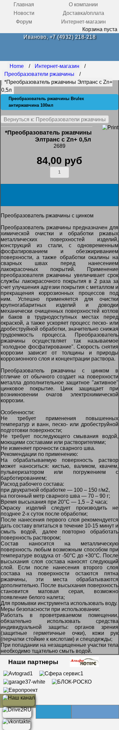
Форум (24, 22)
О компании (83, 4)
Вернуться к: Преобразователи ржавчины (55, 119)
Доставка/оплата (83, 13)
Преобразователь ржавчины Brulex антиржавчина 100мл (46, 102)
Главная (24, 4)
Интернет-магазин (83, 22)
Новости (24, 13)
